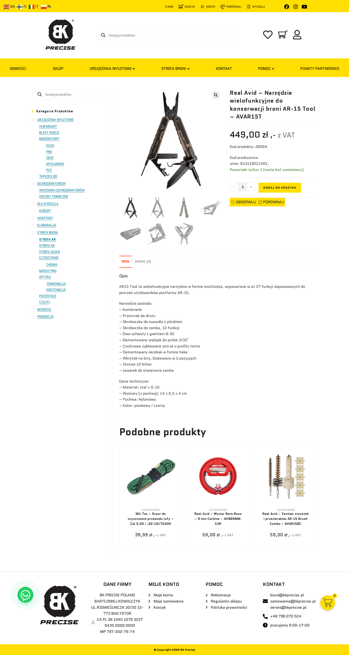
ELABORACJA (46, 225)
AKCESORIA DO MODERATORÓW (62, 190)
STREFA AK (47, 245)
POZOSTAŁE (47, 296)
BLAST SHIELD (49, 132)
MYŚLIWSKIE (55, 164)
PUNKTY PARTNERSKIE (319, 68)
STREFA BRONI (173, 68)
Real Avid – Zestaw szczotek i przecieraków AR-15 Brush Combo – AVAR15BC (285, 518)
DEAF (50, 158)
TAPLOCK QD (48, 176)
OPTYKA (45, 277)
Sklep (58, 68)
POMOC (264, 68)
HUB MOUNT (48, 126)
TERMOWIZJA (56, 284)
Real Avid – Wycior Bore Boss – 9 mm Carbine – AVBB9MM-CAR (218, 518)
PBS (49, 152)
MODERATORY (49, 139)
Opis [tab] (125, 261)
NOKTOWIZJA (56, 290)
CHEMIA (51, 264)
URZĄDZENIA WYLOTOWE (111, 68)
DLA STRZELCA (47, 204)
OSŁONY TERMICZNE (53, 196)
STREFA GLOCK (49, 252)
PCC (49, 170)
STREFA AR (47, 239)
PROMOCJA (45, 316)
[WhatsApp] (25, 595)
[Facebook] (286, 6)
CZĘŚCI (44, 302)
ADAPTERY (45, 218)
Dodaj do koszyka (279, 187)
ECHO (50, 145)
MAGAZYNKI (48, 271)
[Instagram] (295, 6)
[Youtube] (304, 6)
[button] (216, 95)
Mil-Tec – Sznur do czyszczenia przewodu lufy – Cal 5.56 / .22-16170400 (151, 518)
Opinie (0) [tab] (143, 261)
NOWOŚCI (18, 68)
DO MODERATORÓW (51, 183)
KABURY (45, 211)
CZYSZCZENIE (150, 510)
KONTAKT (224, 68)
